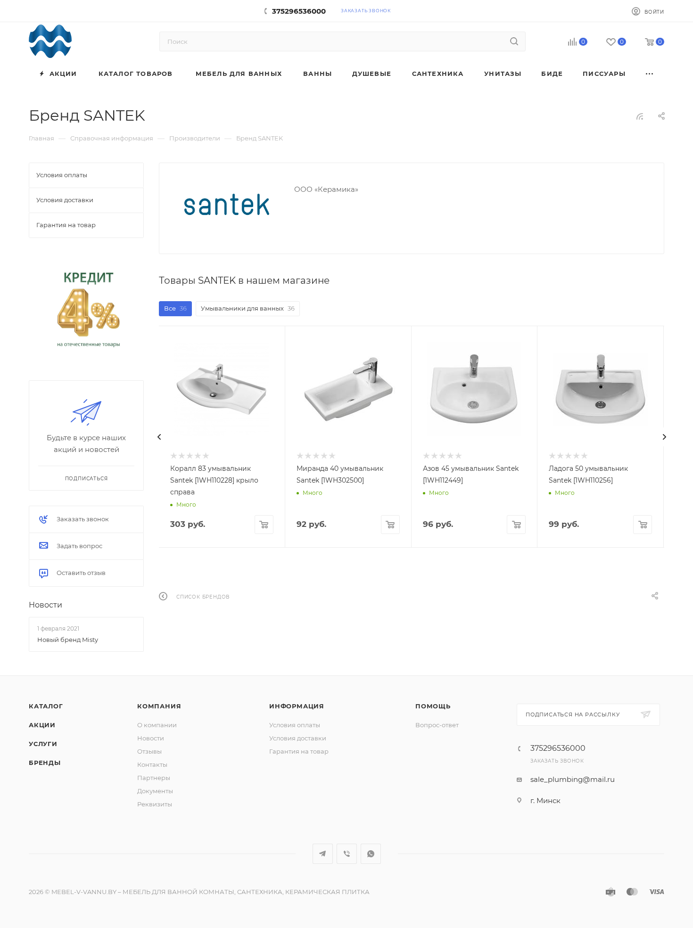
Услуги (43, 743)
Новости (45, 604)
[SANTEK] (227, 204)
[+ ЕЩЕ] (650, 73)
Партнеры (153, 777)
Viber (347, 854)
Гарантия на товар (299, 751)
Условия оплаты (294, 725)
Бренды (45, 762)
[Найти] (514, 41)
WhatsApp (371, 854)
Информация (296, 706)
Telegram (323, 854)
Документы (155, 791)
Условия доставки (297, 738)
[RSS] (639, 116)
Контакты (152, 764)
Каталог (46, 706)
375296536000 (299, 11)
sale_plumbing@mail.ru (572, 779)
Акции (42, 725)
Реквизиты (154, 804)
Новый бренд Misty (67, 639)
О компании (157, 725)
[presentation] (158, 436)
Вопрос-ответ (437, 725)
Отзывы (149, 751)
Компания (159, 706)
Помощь (433, 706)
